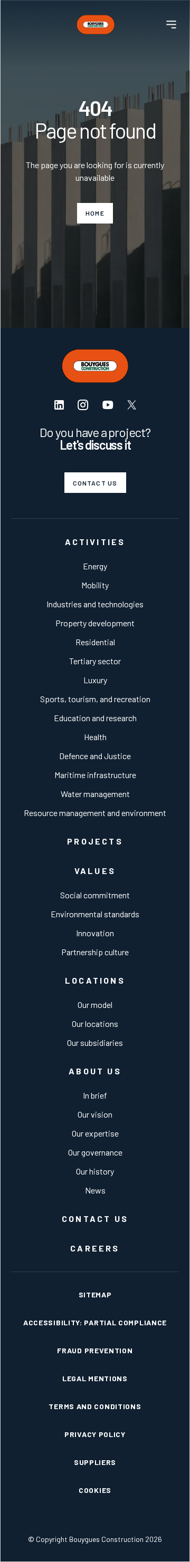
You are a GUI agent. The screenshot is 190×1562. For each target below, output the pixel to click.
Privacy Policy (95, 1434)
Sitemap (95, 1294)
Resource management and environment (95, 813)
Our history (95, 1171)
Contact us (95, 483)
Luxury (95, 680)
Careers (94, 1248)
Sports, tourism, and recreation (95, 699)
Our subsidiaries (95, 1042)
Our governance (95, 1152)
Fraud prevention (94, 1350)
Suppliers (95, 1462)
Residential (95, 642)
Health (95, 737)
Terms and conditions (95, 1406)
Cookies (95, 1490)
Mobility (95, 585)
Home (95, 213)
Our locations (95, 1023)
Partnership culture (95, 952)
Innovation (95, 933)
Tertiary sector (95, 661)
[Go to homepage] (96, 24)
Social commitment (95, 895)
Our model (95, 1005)
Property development (95, 623)
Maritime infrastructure (95, 775)
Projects (95, 841)
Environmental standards (95, 914)
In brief (95, 1095)
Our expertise (95, 1133)
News (95, 1190)
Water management (95, 794)
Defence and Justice (95, 756)
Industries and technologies (95, 604)
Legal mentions (95, 1378)
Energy (95, 566)
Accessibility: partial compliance (95, 1322)
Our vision (95, 1114)
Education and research (95, 718)
